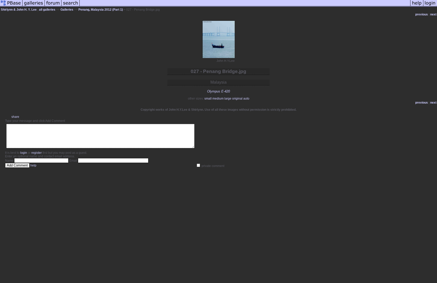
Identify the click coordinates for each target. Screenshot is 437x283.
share (15, 117)
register (36, 153)
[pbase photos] (11, 6)
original (237, 98)
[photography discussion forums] (53, 6)
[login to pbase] (430, 6)
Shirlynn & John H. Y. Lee (19, 9)
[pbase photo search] (70, 6)
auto (246, 98)
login (23, 153)
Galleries (66, 9)
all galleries (47, 9)
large (227, 98)
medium (218, 98)
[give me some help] (416, 6)
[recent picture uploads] (34, 6)
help (33, 165)
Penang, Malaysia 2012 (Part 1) (100, 9)
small (208, 98)
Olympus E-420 (218, 91)
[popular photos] (245, 6)
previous (421, 14)
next (433, 14)
